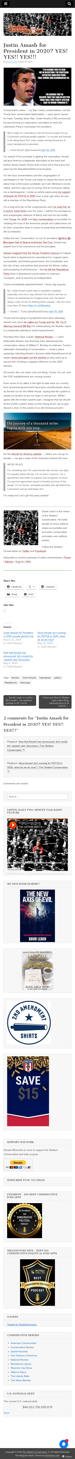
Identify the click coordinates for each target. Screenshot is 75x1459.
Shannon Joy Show (21, 1367)
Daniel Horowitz (19, 1351)
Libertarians (45, 678)
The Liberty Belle (20, 1376)
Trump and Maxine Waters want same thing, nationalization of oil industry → (56, 701)
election (15, 678)
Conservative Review (22, 1347)
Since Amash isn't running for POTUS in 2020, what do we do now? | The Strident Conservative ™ (37, 767)
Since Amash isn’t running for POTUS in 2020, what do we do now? (52, 636)
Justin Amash (29, 678)
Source (6, 1413)
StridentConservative (15, 874)
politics (57, 678)
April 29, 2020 (48, 150)
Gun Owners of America (24, 1355)
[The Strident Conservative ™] (37, 22)
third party (25, 682)
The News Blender (21, 1380)
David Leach (11, 61)
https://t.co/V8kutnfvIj (39, 305)
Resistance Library (21, 1363)
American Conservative (23, 1343)
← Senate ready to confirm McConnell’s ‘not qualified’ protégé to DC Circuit (19, 700)
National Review (19, 1359)
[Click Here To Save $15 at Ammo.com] (28, 1125)
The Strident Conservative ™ (36, 1452)
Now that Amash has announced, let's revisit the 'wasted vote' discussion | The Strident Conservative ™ (37, 745)
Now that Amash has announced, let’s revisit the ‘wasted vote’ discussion (18, 656)
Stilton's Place (18, 1372)
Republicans (11, 682)
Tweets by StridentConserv (22, 1324)
